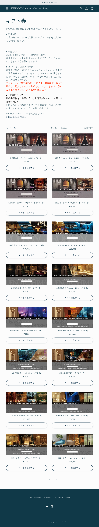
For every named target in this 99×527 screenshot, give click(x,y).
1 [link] (43, 479)
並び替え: (54, 128)
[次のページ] (56, 479)
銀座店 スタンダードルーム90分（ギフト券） (26, 158)
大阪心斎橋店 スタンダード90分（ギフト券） (26, 330)
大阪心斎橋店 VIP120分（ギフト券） (72, 373)
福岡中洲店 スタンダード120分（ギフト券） (72, 415)
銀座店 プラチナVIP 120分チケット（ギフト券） (72, 203)
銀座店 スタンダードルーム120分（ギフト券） (72, 158)
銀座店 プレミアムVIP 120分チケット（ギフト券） (26, 203)
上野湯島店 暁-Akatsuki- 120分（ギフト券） (72, 288)
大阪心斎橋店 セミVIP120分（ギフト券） (26, 373)
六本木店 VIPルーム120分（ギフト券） (72, 245)
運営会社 (47, 497)
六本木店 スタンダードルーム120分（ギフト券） (27, 245)
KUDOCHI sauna (34, 497)
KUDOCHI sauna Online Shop (45, 522)
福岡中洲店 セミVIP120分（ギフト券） (72, 458)
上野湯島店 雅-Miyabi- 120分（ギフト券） (26, 288)
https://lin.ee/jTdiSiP (16, 116)
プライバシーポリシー (62, 497)
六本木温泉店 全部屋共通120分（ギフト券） (26, 415)
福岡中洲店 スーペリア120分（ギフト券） (26, 458)
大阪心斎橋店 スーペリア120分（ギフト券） (72, 331)
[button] (7, 8)
